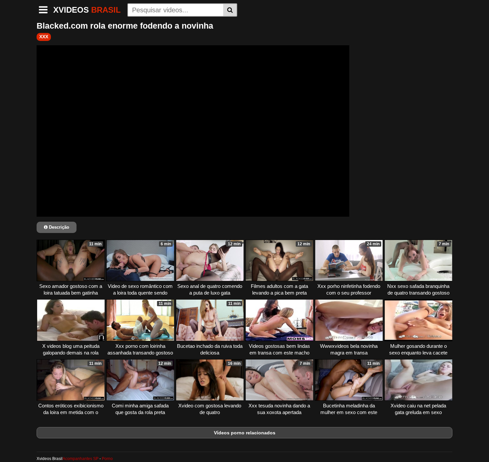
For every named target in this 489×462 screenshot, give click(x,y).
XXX (43, 36)
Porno (107, 458)
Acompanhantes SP (80, 458)
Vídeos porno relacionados (244, 432)
